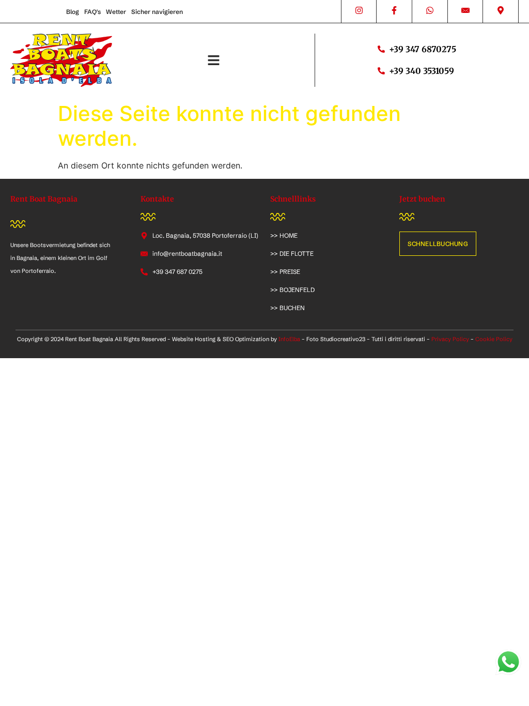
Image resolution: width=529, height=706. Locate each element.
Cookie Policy (493, 339)
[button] (213, 60)
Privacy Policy (450, 339)
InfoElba (289, 339)
